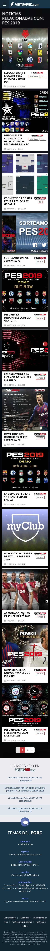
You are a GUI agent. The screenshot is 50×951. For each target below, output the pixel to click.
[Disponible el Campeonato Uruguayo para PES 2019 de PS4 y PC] (25, 112)
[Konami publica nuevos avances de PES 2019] (25, 646)
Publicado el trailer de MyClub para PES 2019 (18, 556)
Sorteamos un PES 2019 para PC (16, 259)
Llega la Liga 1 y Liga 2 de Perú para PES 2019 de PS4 (14, 77)
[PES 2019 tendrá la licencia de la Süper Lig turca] (25, 351)
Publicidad (24, 917)
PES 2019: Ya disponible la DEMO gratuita (17, 317)
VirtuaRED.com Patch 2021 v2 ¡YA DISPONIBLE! (25, 810)
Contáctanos (10, 917)
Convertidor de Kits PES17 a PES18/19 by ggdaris (18, 201)
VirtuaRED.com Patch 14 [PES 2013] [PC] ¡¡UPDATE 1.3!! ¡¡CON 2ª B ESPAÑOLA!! (25, 789)
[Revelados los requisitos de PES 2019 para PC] (25, 410)
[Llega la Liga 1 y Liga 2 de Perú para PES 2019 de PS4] (25, 49)
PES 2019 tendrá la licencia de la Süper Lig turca (17, 377)
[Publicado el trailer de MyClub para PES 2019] (25, 530)
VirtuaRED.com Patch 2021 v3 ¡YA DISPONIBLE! (25, 799)
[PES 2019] (37, 73)
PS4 (43, 76)
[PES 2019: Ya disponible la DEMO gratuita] (25, 291)
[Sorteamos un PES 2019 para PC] (25, 234)
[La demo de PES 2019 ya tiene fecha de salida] (25, 470)
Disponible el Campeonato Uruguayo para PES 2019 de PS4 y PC (16, 140)
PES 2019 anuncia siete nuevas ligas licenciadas (16, 732)
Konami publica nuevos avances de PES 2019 (17, 673)
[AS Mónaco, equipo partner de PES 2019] (25, 589)
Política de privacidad (22, 921)
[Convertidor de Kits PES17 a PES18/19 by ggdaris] (25, 174)
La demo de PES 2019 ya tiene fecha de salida (17, 496)
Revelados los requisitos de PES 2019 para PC (15, 437)
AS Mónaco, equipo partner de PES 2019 (17, 615)
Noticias (34, 76)
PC (40, 202)
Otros (40, 262)
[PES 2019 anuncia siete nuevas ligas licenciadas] (25, 706)
